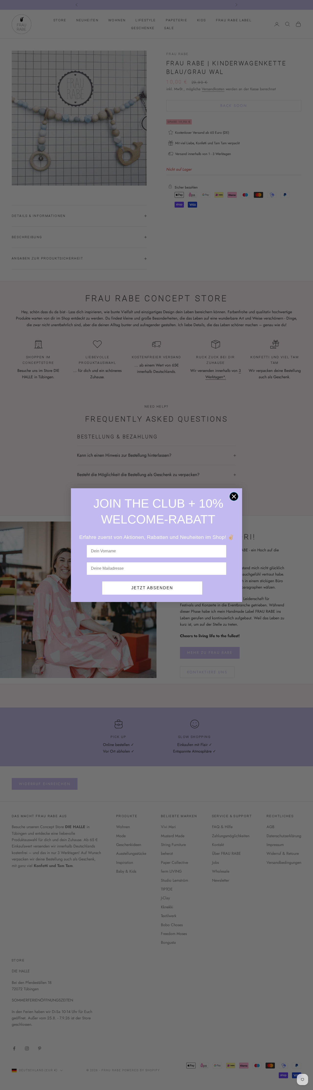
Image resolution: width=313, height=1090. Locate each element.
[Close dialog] (234, 496)
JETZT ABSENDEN (152, 588)
